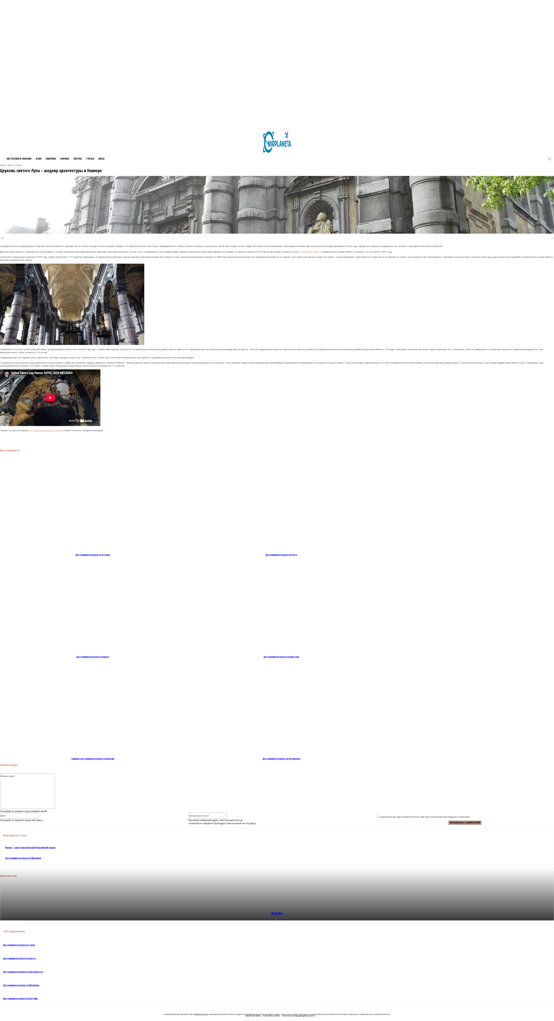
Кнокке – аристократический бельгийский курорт (30, 847)
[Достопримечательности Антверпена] (281, 709)
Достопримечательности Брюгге (92, 656)
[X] (42, 439)
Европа (11, 165)
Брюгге (317, 251)
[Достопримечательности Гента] (281, 505)
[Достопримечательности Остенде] (93, 505)
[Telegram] (63, 439)
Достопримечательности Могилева (21, 985)
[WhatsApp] (73, 439)
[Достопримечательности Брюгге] (93, 607)
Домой (3, 165)
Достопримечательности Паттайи (20, 998)
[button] (549, 158)
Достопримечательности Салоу (19, 945)
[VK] (32, 439)
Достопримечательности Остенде (92, 554)
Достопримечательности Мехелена (23, 858)
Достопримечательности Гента (281, 554)
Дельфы (277, 913)
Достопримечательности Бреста (19, 958)
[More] (84, 439)
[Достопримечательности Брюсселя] (281, 607)
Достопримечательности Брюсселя (281, 656)
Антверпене (306, 251)
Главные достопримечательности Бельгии (92, 758)
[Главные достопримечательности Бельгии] (93, 709)
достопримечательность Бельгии (46, 430)
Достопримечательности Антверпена (281, 758)
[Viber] (52, 439)
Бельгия (18, 165)
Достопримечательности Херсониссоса (23, 971)
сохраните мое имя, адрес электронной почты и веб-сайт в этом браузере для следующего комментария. (424, 817)
